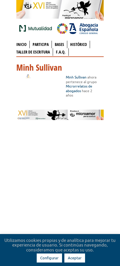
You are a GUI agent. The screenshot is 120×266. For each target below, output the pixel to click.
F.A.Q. (61, 52)
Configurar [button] (49, 258)
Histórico (78, 44)
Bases (59, 44)
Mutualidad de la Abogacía (36, 28)
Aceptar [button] (75, 258)
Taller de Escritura (33, 52)
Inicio (21, 44)
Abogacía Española (77, 28)
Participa (41, 44)
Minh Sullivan (76, 77)
